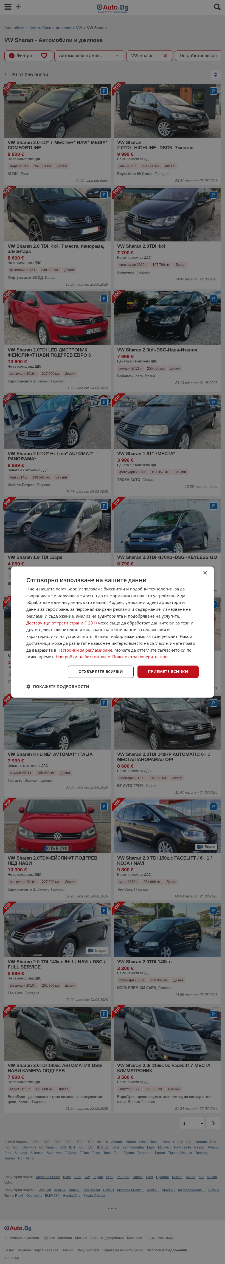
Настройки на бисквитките (83, 656)
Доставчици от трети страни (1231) (61, 622)
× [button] (205, 573)
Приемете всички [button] (168, 671)
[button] (57, 686)
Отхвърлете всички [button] (100, 671)
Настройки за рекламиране (84, 649)
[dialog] (112, 631)
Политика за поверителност (140, 656)
